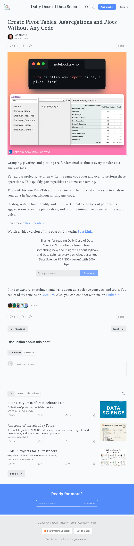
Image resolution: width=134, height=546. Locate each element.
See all (14, 473)
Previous (20, 328)
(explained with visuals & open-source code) (32, 455)
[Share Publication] (94, 7)
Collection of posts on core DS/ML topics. (31, 407)
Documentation (36, 223)
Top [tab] (11, 393)
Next (116, 328)
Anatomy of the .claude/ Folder (32, 425)
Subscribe (107, 7)
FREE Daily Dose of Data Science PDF (36, 403)
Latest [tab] (20, 393)
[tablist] (22, 352)
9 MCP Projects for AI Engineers (32, 451)
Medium (48, 294)
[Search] (86, 7)
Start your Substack (58, 530)
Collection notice (87, 522)
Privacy (64, 522)
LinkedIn (113, 294)
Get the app (83, 530)
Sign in (124, 7)
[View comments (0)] (22, 46)
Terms (73, 522)
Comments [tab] (15, 352)
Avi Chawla (21, 35)
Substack (51, 539)
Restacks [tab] (29, 352)
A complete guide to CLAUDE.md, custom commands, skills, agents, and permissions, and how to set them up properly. (48, 431)
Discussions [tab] (32, 393)
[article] (67, 409)
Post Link (85, 231)
